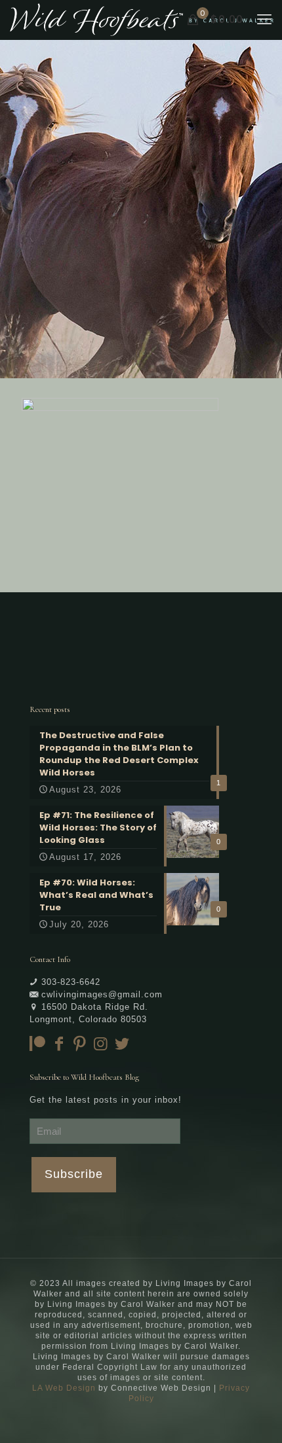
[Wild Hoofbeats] (141, 19)
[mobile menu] (264, 20)
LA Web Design (64, 1388)
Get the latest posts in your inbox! (106, 1100)
